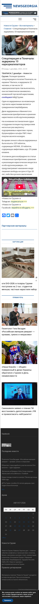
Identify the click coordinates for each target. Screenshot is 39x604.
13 (19, 522)
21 (24, 526)
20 (19, 526)
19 (15, 526)
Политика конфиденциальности (27, 589)
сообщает (7, 97)
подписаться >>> (19, 201)
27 (19, 530)
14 (24, 522)
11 (10, 522)
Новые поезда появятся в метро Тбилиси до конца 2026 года (19, 478)
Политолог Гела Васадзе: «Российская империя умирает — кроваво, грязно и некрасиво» (18, 460)
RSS (3, 489)
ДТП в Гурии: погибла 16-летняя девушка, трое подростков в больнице (18, 484)
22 (28, 526)
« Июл (4, 537)
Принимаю (7, 600)
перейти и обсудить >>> (22, 207)
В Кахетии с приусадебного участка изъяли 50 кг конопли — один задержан (19, 466)
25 (10, 530)
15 (28, 522)
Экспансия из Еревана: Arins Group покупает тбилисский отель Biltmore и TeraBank (17, 472)
